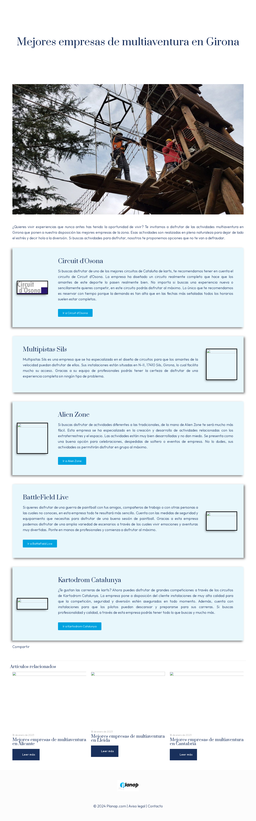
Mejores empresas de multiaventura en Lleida (128, 738)
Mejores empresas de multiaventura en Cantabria (207, 742)
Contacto (155, 806)
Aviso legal (136, 806)
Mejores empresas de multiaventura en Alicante (49, 742)
